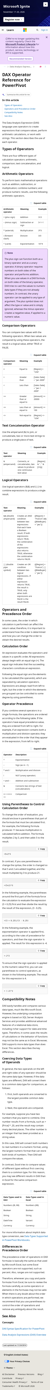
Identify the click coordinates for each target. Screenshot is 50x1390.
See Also (8, 116)
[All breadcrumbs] (4, 67)
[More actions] (45, 67)
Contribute (7, 1378)
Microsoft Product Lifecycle (20, 44)
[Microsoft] (25, 30)
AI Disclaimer (8, 1374)
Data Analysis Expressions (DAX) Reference (21, 66)
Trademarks (7, 1386)
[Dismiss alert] (45, 4)
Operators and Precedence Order (20, 108)
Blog (40, 1374)
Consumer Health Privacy (14, 1382)
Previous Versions (26, 1374)
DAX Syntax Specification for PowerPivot (23, 1328)
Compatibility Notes (13, 112)
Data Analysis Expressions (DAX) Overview (24, 1334)
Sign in (44, 30)
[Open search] (37, 29)
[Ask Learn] (40, 67)
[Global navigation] (3, 29)
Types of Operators (13, 105)
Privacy (19, 1378)
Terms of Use (37, 1382)
